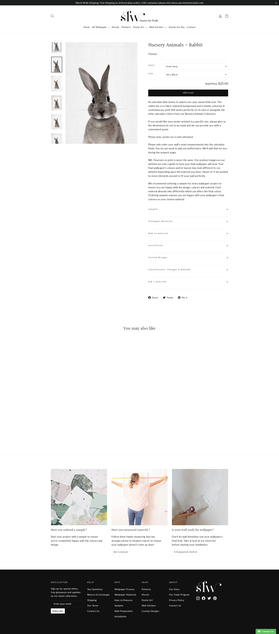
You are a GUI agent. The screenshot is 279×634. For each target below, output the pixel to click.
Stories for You (177, 27)
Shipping (91, 600)
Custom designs (158, 257)
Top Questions (95, 589)
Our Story (174, 589)
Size (150, 73)
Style (151, 65)
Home (86, 27)
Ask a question (157, 281)
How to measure (158, 233)
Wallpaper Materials (160, 221)
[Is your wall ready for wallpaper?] (200, 497)
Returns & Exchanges (98, 594)
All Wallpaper (99, 27)
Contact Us (93, 611)
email (183, 125)
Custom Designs (150, 611)
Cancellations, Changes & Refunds (169, 269)
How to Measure (124, 600)
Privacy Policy (176, 600)
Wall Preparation (124, 611)
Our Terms (92, 605)
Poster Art (139, 27)
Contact (191, 27)
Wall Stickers (156, 27)
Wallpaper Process (125, 589)
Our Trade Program (179, 594)
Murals (115, 27)
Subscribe (57, 610)
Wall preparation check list (185, 552)
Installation (155, 245)
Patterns (126, 27)
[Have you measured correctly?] (139, 497)
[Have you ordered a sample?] (79, 497)
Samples (153, 209)
